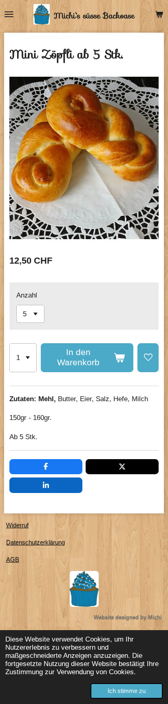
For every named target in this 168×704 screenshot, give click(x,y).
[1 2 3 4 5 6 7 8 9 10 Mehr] (23, 357)
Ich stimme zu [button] (127, 690)
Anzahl (26, 295)
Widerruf (17, 525)
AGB (12, 559)
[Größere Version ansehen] (84, 589)
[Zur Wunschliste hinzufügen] (148, 357)
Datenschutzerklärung (35, 542)
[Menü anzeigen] (9, 14)
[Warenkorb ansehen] (159, 14)
